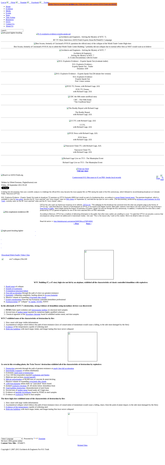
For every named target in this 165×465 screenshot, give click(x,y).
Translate (41, 439)
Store (8, 15)
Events (8, 13)
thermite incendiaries (23, 392)
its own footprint (51, 295)
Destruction (10, 368)
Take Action (10, 17)
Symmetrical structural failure (17, 291)
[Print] (158, 178)
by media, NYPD (35, 302)
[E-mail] (162, 179)
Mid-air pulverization (14, 379)
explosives (19, 394)
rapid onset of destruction (23, 373)
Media (8, 11)
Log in (3, 2)
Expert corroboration (14, 299)
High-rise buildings (13, 329)
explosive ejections (19, 386)
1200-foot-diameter (13, 384)
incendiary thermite (33, 314)
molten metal (22, 312)
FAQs (8, 22)
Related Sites (82, 445)
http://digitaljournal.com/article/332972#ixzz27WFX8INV (73, 221)
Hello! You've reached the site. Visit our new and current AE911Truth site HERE (82, 4)
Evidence (9, 9)
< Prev (76, 224)
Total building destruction (15, 388)
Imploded (9, 295)
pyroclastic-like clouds (37, 297)
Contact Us (10, 24)
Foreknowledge (12, 302)
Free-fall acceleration (14, 293)
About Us (9, 26)
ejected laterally (30, 377)
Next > (88, 224)
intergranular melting (39, 310)
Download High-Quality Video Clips (15, 255)
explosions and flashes (40, 375)
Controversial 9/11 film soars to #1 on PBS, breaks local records (96, 177)
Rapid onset (10, 286)
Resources (10, 20)
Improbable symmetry (14, 371)
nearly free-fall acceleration (63, 368)
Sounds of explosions (14, 289)
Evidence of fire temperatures (17, 407)
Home (8, 7)
